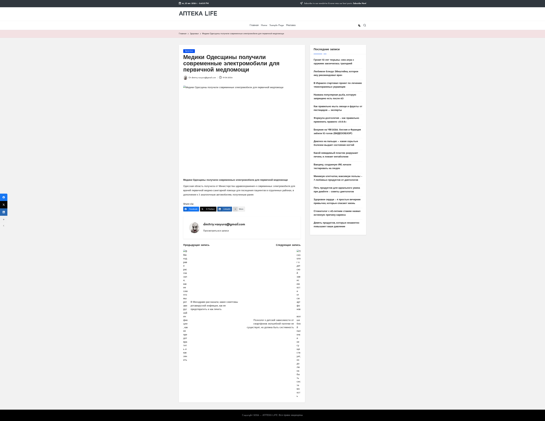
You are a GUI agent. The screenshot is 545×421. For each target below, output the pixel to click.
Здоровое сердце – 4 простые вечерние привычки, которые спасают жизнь (337, 201)
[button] (216, 230)
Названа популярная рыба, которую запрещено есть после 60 (335, 97)
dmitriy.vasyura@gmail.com (224, 224)
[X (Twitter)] (3, 204)
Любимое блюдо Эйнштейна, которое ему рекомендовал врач (336, 73)
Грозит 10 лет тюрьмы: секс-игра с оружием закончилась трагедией (334, 62)
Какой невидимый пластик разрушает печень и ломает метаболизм (336, 155)
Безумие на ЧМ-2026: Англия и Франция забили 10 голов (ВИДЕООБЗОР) (337, 132)
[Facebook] (3, 197)
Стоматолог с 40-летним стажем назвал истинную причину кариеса (337, 213)
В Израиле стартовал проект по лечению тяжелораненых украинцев (338, 85)
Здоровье (189, 51)
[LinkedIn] (3, 212)
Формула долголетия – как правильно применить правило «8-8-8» (336, 120)
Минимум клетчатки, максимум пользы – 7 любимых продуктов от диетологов (338, 178)
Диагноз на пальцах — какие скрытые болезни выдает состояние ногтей (336, 143)
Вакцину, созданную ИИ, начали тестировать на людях (332, 167)
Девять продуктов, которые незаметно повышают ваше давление (336, 225)
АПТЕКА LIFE (198, 14)
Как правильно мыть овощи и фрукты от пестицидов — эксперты (338, 108)
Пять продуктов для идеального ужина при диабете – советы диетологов (337, 190)
